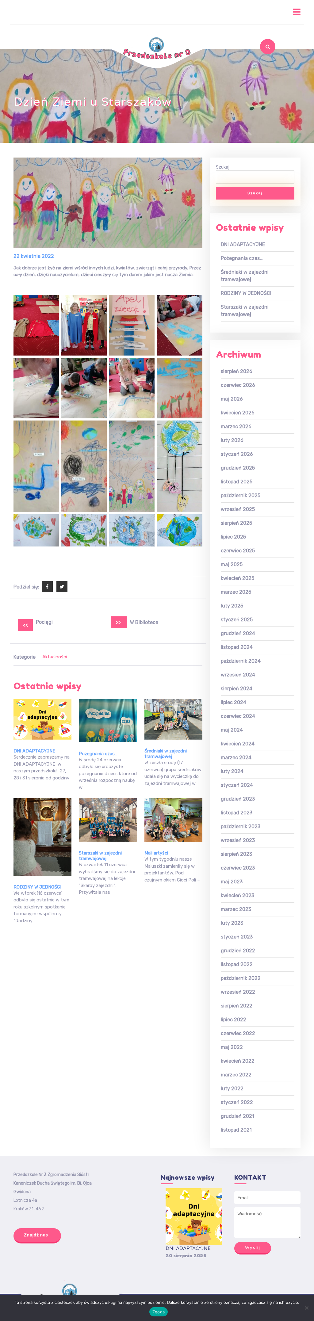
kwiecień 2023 (237, 895)
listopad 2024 (237, 647)
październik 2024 (241, 661)
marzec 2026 (236, 426)
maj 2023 (232, 882)
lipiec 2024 (233, 702)
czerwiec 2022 (238, 1033)
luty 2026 (232, 440)
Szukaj (255, 63)
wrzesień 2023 (238, 840)
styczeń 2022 (237, 1102)
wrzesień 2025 (238, 509)
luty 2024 (232, 771)
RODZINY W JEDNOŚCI (37, 887)
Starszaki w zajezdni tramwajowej (100, 855)
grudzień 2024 (238, 633)
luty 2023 (232, 923)
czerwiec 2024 (238, 716)
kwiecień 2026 (238, 413)
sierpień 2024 (236, 688)
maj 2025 (232, 564)
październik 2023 (240, 826)
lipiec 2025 (233, 537)
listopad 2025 (236, 482)
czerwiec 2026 (238, 385)
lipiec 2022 (233, 1019)
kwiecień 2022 (238, 1061)
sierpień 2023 (236, 854)
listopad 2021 (236, 1130)
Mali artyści (156, 853)
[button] (157, 12)
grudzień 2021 (237, 1116)
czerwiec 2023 (238, 868)
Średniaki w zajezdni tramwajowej (165, 753)
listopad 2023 (236, 813)
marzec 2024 (236, 757)
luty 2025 (232, 606)
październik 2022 (241, 978)
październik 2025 (240, 495)
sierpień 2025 (236, 523)
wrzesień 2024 (238, 675)
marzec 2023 (236, 909)
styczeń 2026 (237, 454)
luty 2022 (232, 1088)
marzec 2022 (236, 1075)
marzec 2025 (236, 592)
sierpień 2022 (236, 1006)
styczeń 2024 (237, 785)
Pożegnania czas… (98, 753)
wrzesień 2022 (238, 992)
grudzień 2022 (238, 951)
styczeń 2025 (237, 619)
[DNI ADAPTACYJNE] (194, 1216)
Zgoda (158, 1311)
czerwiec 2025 (238, 551)
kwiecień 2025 (237, 578)
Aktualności (54, 657)
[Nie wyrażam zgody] (306, 1308)
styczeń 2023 (237, 937)
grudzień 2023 (238, 799)
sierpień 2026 (236, 371)
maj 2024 (232, 730)
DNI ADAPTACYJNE (34, 751)
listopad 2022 (237, 964)
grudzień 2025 (238, 468)
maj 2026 (232, 399)
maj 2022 (232, 1047)
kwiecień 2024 (238, 744)
